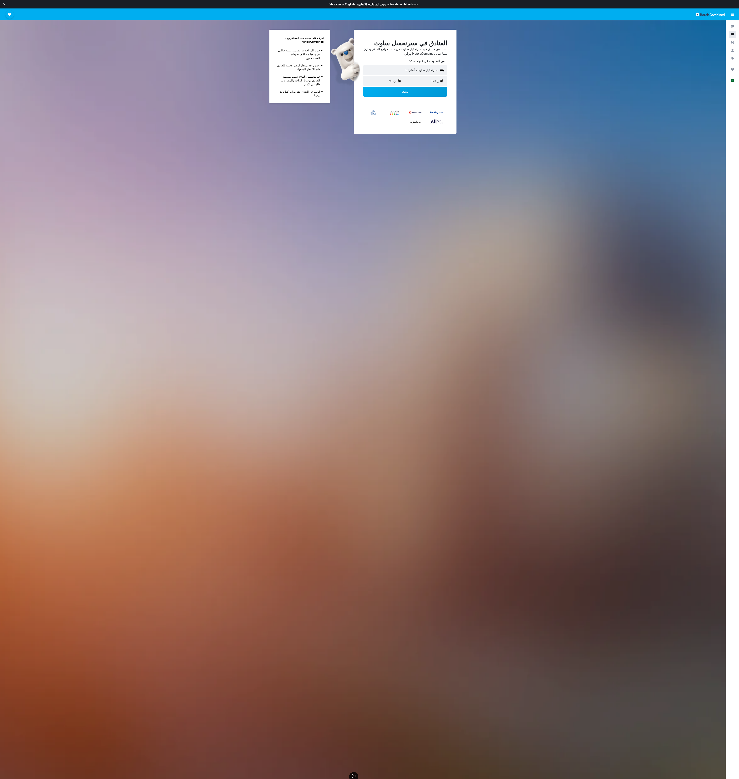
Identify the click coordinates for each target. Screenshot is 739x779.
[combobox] (428, 61)
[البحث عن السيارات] (732, 42)
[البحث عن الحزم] (732, 50)
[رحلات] (732, 69)
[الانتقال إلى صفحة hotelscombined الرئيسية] (710, 14)
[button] (4, 4)
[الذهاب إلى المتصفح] (732, 58)
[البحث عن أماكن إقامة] (732, 34)
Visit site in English (342, 4)
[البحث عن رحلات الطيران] (732, 26)
